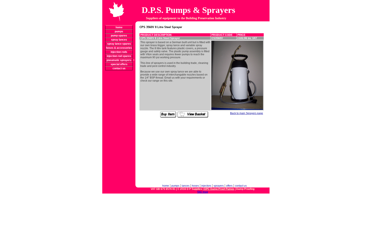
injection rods (119, 52)
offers (229, 185)
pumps (119, 31)
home (119, 27)
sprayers (219, 185)
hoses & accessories (119, 47)
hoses (195, 185)
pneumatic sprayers (119, 60)
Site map (202, 192)
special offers (119, 64)
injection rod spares (119, 56)
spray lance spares (119, 43)
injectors (206, 185)
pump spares (119, 35)
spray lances (119, 39)
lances (185, 185)
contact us (119, 68)
